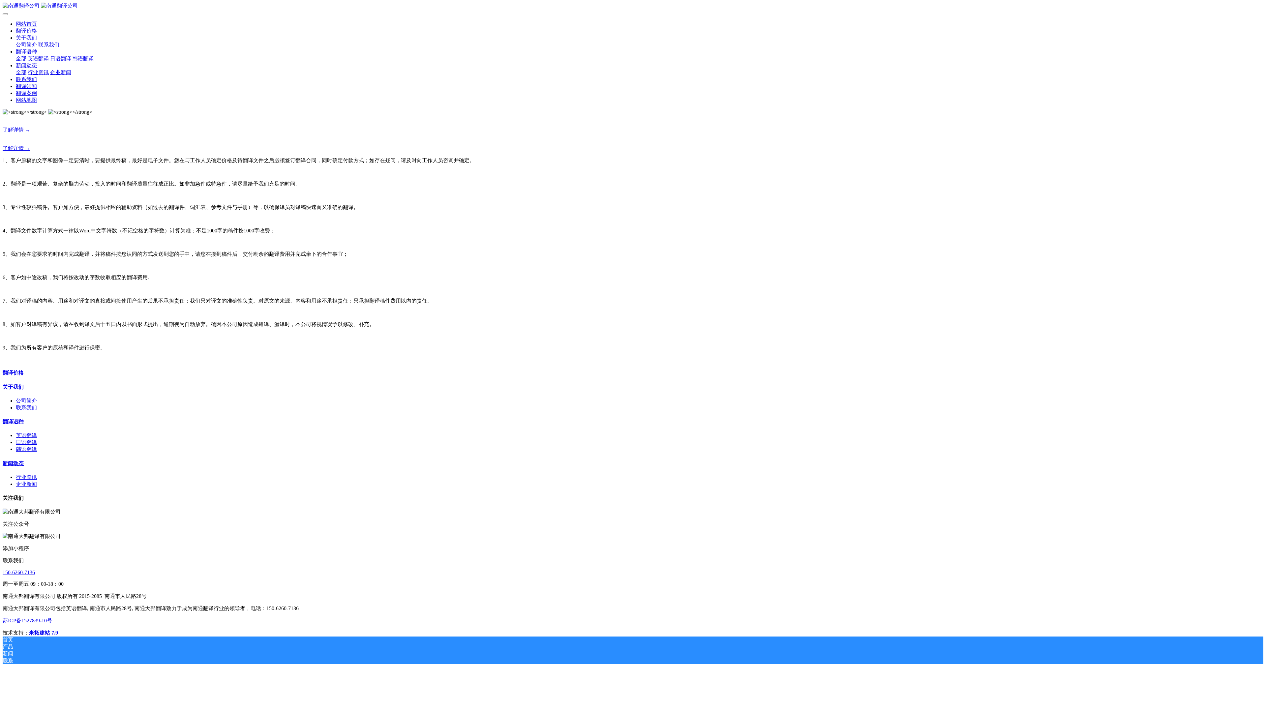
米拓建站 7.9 (43, 633)
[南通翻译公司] (633, 6)
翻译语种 (13, 421)
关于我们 (13, 387)
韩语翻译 (26, 449)
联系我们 (26, 407)
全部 (21, 58)
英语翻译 (26, 435)
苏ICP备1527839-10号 (27, 620)
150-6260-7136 (19, 572)
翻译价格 (13, 372)
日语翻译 (26, 442)
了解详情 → (16, 130)
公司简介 (26, 400)
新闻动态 (13, 463)
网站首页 (26, 24)
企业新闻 (26, 484)
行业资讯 (26, 477)
